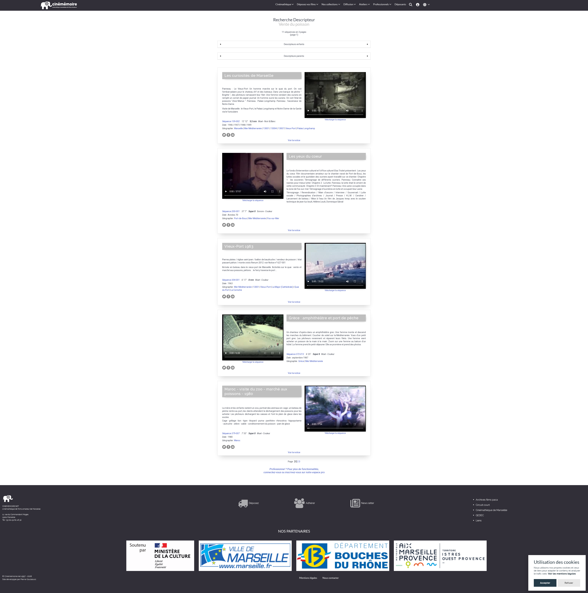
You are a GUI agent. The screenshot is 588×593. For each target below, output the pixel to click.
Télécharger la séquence (335, 119)
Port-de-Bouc (240, 218)
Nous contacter (330, 577)
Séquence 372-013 (295, 354)
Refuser (569, 583)
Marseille (238, 128)
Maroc (237, 440)
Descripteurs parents (294, 56)
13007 (281, 128)
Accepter (545, 583)
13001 (266, 128)
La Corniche (236, 290)
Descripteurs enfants (294, 44)
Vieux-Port (291, 128)
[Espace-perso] (418, 4)
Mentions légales (308, 577)
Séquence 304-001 (231, 280)
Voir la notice (294, 140)
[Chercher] (411, 4)
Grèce (301, 361)
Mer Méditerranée (253, 128)
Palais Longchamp (306, 128)
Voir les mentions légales (562, 573)
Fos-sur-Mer (273, 218)
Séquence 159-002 (231, 121)
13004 (274, 128)
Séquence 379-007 (231, 433)
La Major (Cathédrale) (282, 287)
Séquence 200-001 (231, 211)
